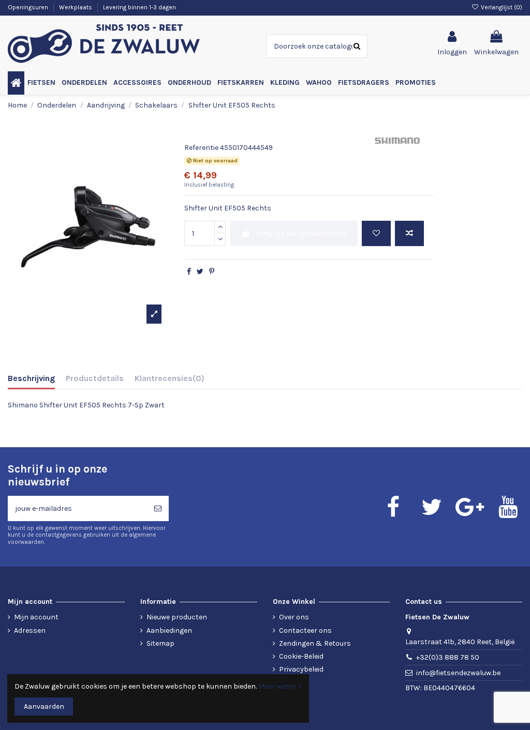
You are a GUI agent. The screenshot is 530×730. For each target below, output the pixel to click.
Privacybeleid (301, 669)
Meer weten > (280, 686)
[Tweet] (200, 271)
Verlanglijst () (500, 7)
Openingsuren (29, 7)
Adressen (30, 630)
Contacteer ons (305, 630)
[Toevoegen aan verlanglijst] (376, 233)
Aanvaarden (44, 706)
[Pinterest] (211, 271)
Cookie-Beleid (301, 656)
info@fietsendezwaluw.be (458, 672)
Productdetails (95, 378)
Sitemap (160, 643)
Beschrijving (31, 378)
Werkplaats (76, 7)
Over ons (294, 617)
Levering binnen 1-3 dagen (139, 7)
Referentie (201, 147)
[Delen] (189, 271)
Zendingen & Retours (315, 643)
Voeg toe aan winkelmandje (301, 233)
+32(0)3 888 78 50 (447, 657)
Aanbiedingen (169, 630)
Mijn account (36, 617)
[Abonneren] (158, 508)
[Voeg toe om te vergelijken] (409, 233)
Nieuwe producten (176, 617)
